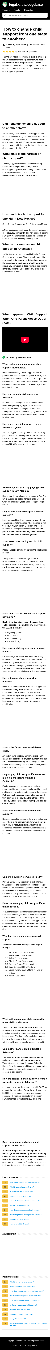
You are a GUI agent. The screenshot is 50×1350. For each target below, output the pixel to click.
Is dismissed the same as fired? (22, 1192)
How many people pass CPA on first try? (25, 1300)
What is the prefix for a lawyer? (22, 1282)
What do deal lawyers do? (20, 1310)
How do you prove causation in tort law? (25, 1210)
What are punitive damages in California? (26, 1215)
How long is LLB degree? (19, 1224)
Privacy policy (31, 1345)
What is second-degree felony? (22, 1187)
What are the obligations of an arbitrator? (25, 1296)
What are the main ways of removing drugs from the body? (28, 1324)
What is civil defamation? (19, 1205)
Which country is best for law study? (23, 1286)
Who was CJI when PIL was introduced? (25, 1182)
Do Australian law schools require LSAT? (25, 1201)
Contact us (28, 10)
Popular (17, 10)
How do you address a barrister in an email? (27, 1291)
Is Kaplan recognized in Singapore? (23, 1305)
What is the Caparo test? (19, 1219)
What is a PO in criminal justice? (22, 1314)
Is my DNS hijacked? (18, 1319)
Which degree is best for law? (21, 1196)
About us (17, 1345)
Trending (6, 10)
